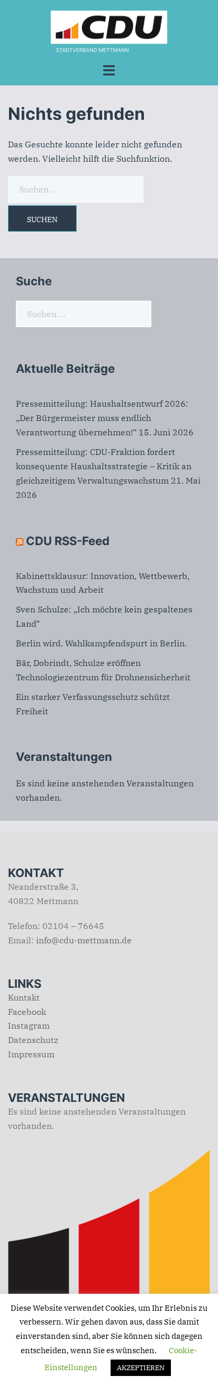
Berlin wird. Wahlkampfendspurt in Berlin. (101, 643)
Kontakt (24, 997)
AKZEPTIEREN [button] (141, 1367)
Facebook (27, 1011)
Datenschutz (33, 1040)
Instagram (29, 1025)
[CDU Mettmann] (109, 30)
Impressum (31, 1054)
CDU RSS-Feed (68, 541)
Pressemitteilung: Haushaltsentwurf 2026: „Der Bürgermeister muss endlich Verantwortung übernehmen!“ (102, 417)
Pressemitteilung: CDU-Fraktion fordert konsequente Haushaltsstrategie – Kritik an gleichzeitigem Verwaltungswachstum (104, 466)
